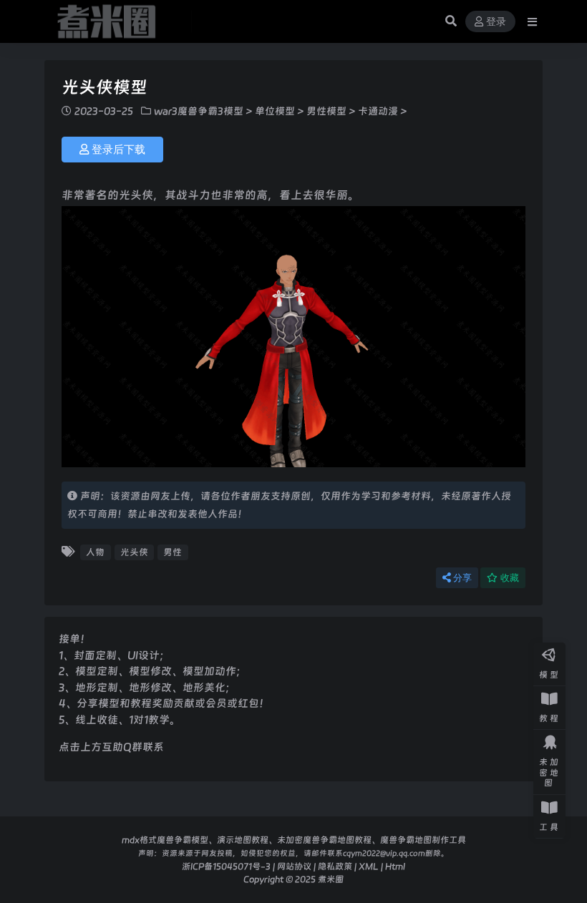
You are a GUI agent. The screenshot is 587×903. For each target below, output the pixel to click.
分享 (462, 577)
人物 (95, 552)
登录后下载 (118, 149)
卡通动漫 (378, 111)
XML (369, 866)
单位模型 (275, 111)
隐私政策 (335, 866)
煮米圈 (331, 879)
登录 (496, 21)
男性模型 (326, 111)
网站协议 (294, 866)
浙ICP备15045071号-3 (226, 866)
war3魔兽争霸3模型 (198, 111)
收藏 (509, 577)
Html (395, 866)
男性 (172, 552)
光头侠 (134, 552)
